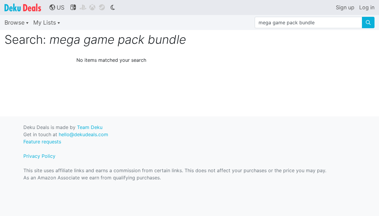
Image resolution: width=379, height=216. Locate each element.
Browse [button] (15, 22)
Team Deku (89, 127)
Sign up (345, 7)
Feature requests (42, 142)
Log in (367, 7)
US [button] (56, 7)
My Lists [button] (45, 22)
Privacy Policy (39, 156)
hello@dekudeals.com (83, 134)
